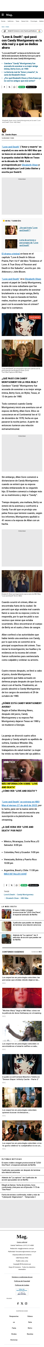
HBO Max (24, 898)
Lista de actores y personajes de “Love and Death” (28, 243)
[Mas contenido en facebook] (18, 1304)
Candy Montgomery (25, 895)
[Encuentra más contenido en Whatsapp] (14, 87)
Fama (14, 1328)
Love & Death (9, 895)
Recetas (30, 1334)
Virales (14, 1334)
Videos (30, 1316)
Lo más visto (9, 907)
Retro (30, 1328)
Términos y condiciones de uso (22, 1277)
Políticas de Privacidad (22, 1281)
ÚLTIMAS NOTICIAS (12, 1159)
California (10, 21)
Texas (17, 21)
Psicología (34, 21)
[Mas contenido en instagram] (26, 1304)
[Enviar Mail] (3, 134)
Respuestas (14, 1316)
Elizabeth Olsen (12, 898)
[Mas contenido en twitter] (22, 1304)
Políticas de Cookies (22, 1285)
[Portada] (22, 1240)
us (14, 1322)
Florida (3, 21)
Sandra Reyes (11, 134)
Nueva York (24, 21)
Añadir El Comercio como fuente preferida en (22, 31)
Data (30, 1322)
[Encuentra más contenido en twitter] (9, 87)
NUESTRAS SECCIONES (22, 1311)
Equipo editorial (22, 1242)
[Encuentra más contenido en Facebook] (4, 87)
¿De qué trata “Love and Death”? (28, 229)
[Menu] (4, 15)
